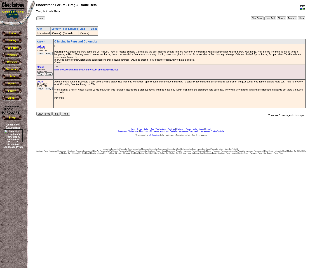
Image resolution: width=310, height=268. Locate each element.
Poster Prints (278, 153)
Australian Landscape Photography (184, 131)
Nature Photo (134, 151)
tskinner (41, 46)
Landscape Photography (58, 151)
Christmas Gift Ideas (130, 153)
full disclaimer (154, 135)
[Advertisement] (12, 210)
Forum (188, 129)
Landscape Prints (210, 153)
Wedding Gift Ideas (114, 153)
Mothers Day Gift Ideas (80, 153)
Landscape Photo (42, 151)
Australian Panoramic (111, 149)
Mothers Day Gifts (294, 151)
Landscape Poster (224, 153)
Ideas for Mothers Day (98, 153)
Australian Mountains (141, 149)
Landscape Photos (190, 151)
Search (208, 129)
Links (195, 129)
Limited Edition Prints (240, 153)
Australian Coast (126, 149)
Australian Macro (217, 149)
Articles (163, 129)
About (201, 129)
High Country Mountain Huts (275, 151)
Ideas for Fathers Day (195, 153)
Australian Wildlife (231, 149)
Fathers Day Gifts (145, 153)
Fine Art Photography (101, 151)
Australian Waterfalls (175, 149)
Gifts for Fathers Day (161, 153)
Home (133, 129)
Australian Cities (204, 149)
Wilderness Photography (119, 151)
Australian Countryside (158, 149)
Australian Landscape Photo (150, 151)
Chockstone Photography (128, 131)
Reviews (171, 129)
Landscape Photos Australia (212, 131)
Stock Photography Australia (172, 151)
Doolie (40, 81)
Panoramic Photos (204, 151)
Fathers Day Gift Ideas (178, 153)
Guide (139, 129)
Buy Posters (268, 153)
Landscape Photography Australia (154, 131)
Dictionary (180, 129)
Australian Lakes (190, 149)
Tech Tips (155, 129)
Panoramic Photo (256, 153)
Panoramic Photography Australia (225, 151)
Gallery (146, 129)
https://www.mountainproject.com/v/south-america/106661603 (86, 69)
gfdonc (40, 67)
